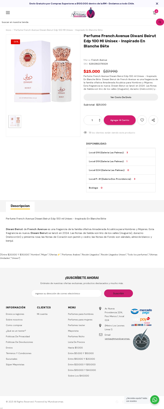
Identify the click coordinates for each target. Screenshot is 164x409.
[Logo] (83, 12)
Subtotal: (89, 104)
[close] (157, 3)
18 (90, 132)
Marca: (87, 59)
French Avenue (99, 59)
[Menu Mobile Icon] (8, 13)
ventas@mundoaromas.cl (118, 338)
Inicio (8, 30)
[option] (43, 71)
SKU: (86, 63)
